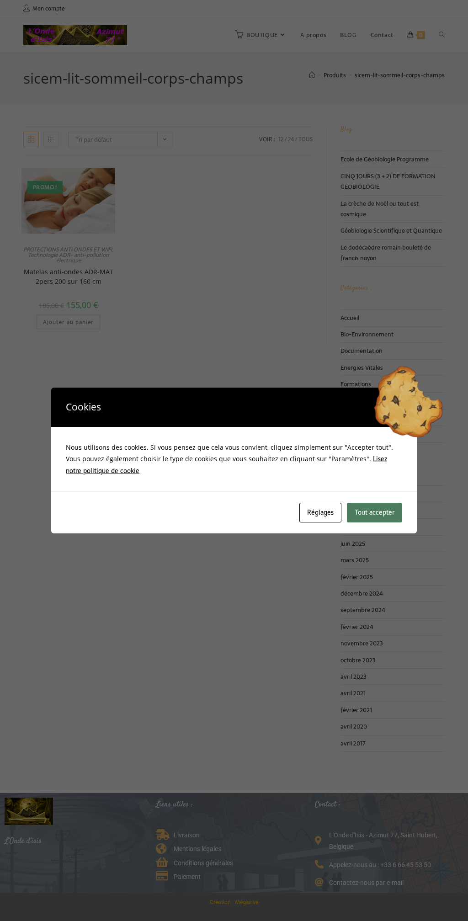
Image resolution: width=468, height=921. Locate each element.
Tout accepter (374, 512)
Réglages (320, 512)
